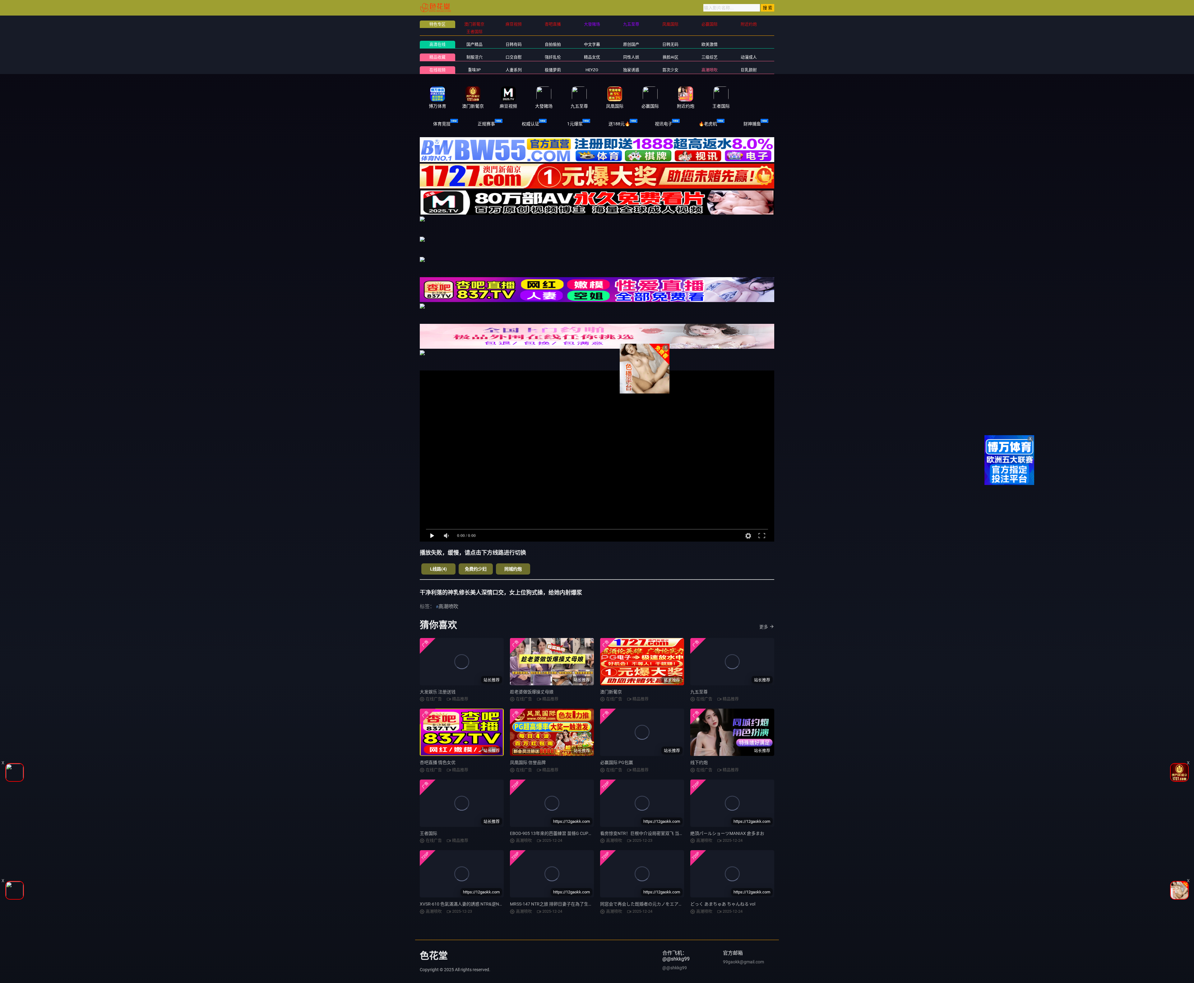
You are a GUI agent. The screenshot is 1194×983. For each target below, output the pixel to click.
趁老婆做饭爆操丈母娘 (531, 691)
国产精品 (474, 44)
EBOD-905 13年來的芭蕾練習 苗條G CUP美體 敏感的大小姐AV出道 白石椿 (581, 833)
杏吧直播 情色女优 (438, 762)
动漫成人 (749, 57)
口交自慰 (514, 57)
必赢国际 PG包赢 (616, 762)
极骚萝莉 (553, 70)
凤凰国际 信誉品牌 (528, 762)
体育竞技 (442, 123)
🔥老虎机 (708, 123)
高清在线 (437, 44)
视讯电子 (663, 123)
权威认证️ (530, 123)
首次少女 (670, 70)
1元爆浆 (575, 123)
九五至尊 (699, 691)
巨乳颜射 (749, 70)
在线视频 (437, 70)
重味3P (474, 70)
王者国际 (428, 833)
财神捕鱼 (752, 123)
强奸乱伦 (553, 57)
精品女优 (592, 57)
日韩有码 (514, 44)
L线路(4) (438, 568)
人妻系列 (514, 70)
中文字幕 (592, 44)
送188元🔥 (619, 123)
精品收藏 (437, 57)
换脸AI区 (670, 57)
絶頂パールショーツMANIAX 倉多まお (727, 833)
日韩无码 (670, 44)
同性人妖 (631, 57)
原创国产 (631, 44)
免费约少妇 (476, 568)
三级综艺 (709, 57)
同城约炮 (513, 568)
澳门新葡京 (611, 691)
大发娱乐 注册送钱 (438, 691)
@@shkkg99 (674, 967)
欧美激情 (709, 44)
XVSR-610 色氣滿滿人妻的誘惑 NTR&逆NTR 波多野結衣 (473, 903)
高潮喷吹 (709, 70)
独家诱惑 (631, 70)
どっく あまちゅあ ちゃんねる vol (722, 903)
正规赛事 (486, 123)
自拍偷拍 (553, 44)
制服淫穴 (474, 57)
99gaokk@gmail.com (743, 961)
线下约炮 (699, 762)
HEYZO (591, 70)
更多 (763, 626)
